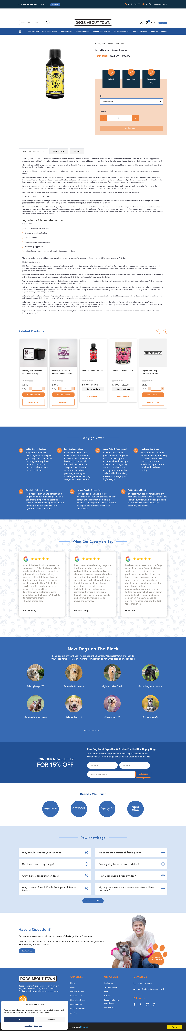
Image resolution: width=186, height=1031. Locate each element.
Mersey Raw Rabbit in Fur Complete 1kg (32, 372)
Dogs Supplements (77, 1009)
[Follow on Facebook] (134, 1004)
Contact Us (27, 951)
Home (20, 31)
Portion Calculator (140, 31)
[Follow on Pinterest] (154, 1004)
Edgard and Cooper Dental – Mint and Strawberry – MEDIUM (151, 372)
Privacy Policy (38, 1026)
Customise (50, 1019)
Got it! (175, 1027)
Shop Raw (163, 23)
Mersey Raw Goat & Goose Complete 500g (62, 372)
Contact (164, 31)
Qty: (24, 388)
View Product (34, 402)
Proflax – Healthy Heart (92, 370)
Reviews (77, 151)
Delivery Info (58, 151)
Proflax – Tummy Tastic (122, 370)
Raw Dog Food (33, 31)
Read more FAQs (93, 901)
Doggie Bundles (66, 31)
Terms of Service (110, 987)
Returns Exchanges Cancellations (111, 1001)
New (103, 44)
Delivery (107, 996)
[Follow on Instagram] (147, 1004)
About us (154, 31)
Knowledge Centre (121, 31)
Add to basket (131, 128)
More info (84, 1027)
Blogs (72, 987)
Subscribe (143, 775)
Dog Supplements (82, 31)
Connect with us (91, 730)
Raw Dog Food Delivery (101, 31)
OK (19, 1019)
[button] (64, 1004)
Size (101, 96)
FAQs (106, 991)
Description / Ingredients (33, 151)
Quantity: (104, 111)
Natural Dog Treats (49, 31)
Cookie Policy (29, 1026)
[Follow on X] (141, 1004)
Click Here (55, 4)
